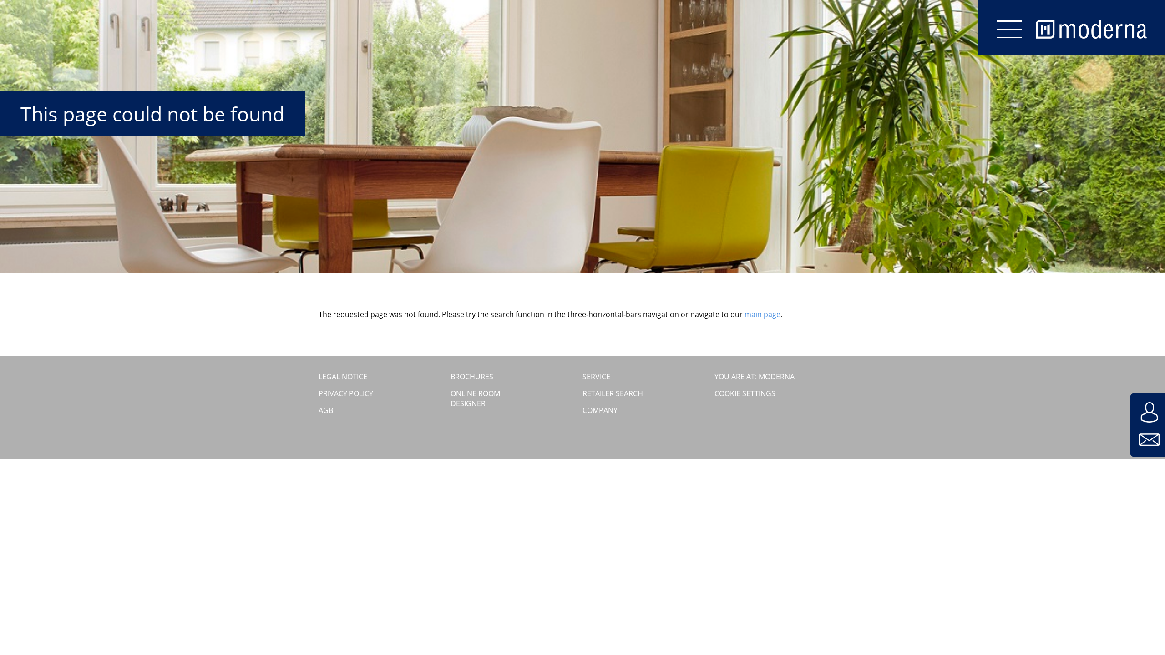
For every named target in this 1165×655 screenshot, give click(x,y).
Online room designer (475, 398)
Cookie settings (744, 393)
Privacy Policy (346, 393)
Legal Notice (343, 377)
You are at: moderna (754, 377)
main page (762, 314)
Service (596, 377)
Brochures (472, 377)
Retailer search (612, 393)
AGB (326, 410)
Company (600, 410)
